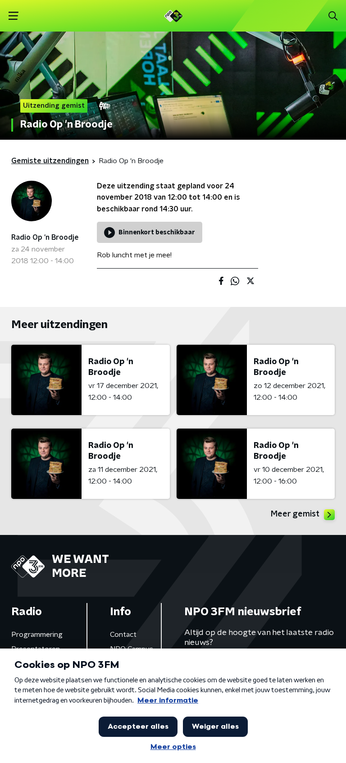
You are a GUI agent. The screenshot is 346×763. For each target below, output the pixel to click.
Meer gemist (295, 514)
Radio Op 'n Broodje (45, 237)
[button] (13, 16)
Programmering (37, 634)
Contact (123, 634)
